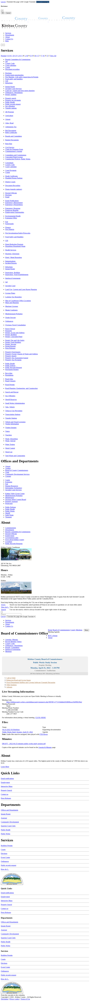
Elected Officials (11, 193)
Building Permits (7, 846)
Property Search (10, 356)
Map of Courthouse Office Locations (18, 301)
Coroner (8, 476)
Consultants (9, 163)
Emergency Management (14, 203)
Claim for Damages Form (14, 149)
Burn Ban (8, 144)
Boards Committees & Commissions (17, 59)
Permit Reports (10, 346)
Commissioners (10, 528)
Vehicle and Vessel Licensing (15, 422)
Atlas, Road (9, 123)
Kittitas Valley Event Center (15, 494)
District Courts (10, 182)
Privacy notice (14, 999)
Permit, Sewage (10, 344)
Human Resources (11, 486)
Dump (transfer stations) (13, 189)
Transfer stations (11, 108)
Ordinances (9, 321)
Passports (8, 331)
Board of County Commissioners (16, 470)
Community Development (10, 822)
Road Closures (10, 381)
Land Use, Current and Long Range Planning (21, 289)
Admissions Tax (10, 127)
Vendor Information (12, 424)
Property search (10, 98)
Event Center (5, 857)
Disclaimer (4, 999)
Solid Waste (9, 515)
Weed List (8, 452)
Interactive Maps (6, 786)
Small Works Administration (15, 403)
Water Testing (10, 444)
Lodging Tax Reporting (13, 297)
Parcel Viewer (10, 329)
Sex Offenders (10, 396)
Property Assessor (11, 501)
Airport (7, 119)
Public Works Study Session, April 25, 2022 (17, 732)
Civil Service (9, 147)
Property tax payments (13, 100)
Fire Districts (9, 229)
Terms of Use (25, 999)
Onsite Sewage (10, 317)
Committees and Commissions (15, 155)
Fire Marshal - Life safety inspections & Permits (21, 77)
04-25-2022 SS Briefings (11, 730)
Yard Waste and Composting (15, 456)
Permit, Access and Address (14, 333)
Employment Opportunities (14, 212)
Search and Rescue (11, 392)
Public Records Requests (13, 544)
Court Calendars (11, 167)
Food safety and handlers (14, 79)
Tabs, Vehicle (10, 407)
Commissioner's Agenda (13, 151)
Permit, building (10, 94)
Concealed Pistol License (14, 157)
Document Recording (12, 185)
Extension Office (11, 218)
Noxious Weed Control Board (15, 499)
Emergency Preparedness (14, 205)
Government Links (11, 538)
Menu (86, 630)
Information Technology (13, 488)
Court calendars (10, 65)
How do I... (5, 607)
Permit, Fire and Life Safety (14, 340)
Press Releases (10, 348)
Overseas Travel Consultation (15, 325)
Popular (3, 56)
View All (53, 56)
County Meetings (76, 630)
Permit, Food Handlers (13, 342)
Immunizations (10, 261)
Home (50, 630)
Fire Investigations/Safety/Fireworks (17, 233)
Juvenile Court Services (13, 89)
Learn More (5, 767)
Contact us (4, 794)
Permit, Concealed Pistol (13, 337)
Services (8, 33)
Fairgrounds (9, 224)
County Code (10, 63)
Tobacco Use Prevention (13, 411)
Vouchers (8, 435)
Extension (8, 482)
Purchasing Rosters (12, 369)
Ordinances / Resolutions (14, 93)
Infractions (9, 83)
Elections (8, 73)
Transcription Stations (12, 414)
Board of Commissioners (61, 630)
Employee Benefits (11, 210)
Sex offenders (10, 106)
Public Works (10, 511)
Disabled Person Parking (13, 178)
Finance (8, 227)
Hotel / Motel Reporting (13, 257)
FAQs (3, 605)
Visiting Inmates (10, 428)
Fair (6, 222)
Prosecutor (9, 503)
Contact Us (9, 39)
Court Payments (10, 170)
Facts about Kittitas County (14, 540)
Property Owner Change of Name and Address (21, 354)
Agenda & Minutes (45, 747)
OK (3, 13)
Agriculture (9, 116)
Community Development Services (17, 474)
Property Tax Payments (13, 360)
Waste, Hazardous (11, 439)
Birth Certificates (11, 132)
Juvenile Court (10, 286)
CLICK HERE (40, 717)
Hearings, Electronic (12, 254)
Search (3, 610)
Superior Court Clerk (8, 826)
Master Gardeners (11, 310)
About (7, 37)
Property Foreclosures (12, 352)
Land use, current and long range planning (20, 91)
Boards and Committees (13, 136)
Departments (9, 35)
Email (7, 197)
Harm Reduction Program (14, 244)
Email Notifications (12, 201)
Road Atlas (9, 379)
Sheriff (7, 513)
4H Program (9, 112)
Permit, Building (11, 335)
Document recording (12, 69)
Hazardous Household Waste (15, 246)
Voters (7, 431)
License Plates (10, 293)
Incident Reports (11, 263)
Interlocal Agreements (12, 278)
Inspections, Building (12, 273)
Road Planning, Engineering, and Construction (21, 388)
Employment (9, 536)
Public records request (13, 104)
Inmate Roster (10, 87)
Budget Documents (12, 140)
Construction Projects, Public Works (17, 159)
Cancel (8, 13)
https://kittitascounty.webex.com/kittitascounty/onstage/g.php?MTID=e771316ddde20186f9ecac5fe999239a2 (44, 702)
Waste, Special (10, 441)
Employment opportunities (14, 75)
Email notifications (7, 778)
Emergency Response (12, 208)
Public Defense (10, 507)
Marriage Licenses (11, 306)
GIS (6, 81)
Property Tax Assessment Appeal (16, 358)
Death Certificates (11, 176)
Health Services (10, 250)
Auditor (8, 468)
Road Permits (10, 385)
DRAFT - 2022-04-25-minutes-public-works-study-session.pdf (24, 744)
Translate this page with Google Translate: (21, 2)
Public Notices (10, 365)
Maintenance (9, 497)
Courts (7, 67)
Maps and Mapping (12, 303)
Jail (6, 61)
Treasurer (8, 517)
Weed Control (10, 448)
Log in (3, 2)
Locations (8, 542)
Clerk (7, 472)
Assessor (4, 818)
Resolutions (9, 375)
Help (7, 41)
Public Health (10, 102)
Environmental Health (13, 216)
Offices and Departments (9, 810)
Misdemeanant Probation (13, 314)
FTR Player (44, 734)
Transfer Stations (11, 418)
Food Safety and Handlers (14, 237)
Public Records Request (13, 367)
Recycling (8, 373)
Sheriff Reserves (11, 399)
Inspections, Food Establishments (16, 274)
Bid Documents (10, 130)
